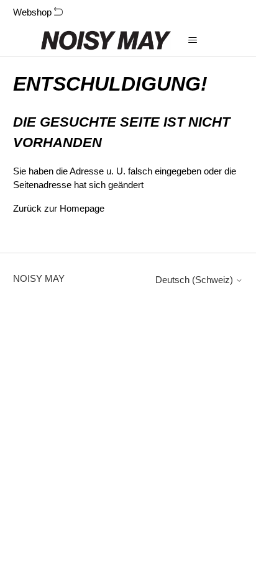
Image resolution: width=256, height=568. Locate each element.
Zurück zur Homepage (58, 208)
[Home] (106, 40)
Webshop (33, 12)
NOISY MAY (39, 278)
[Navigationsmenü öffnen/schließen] (193, 40)
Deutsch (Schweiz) (195, 279)
